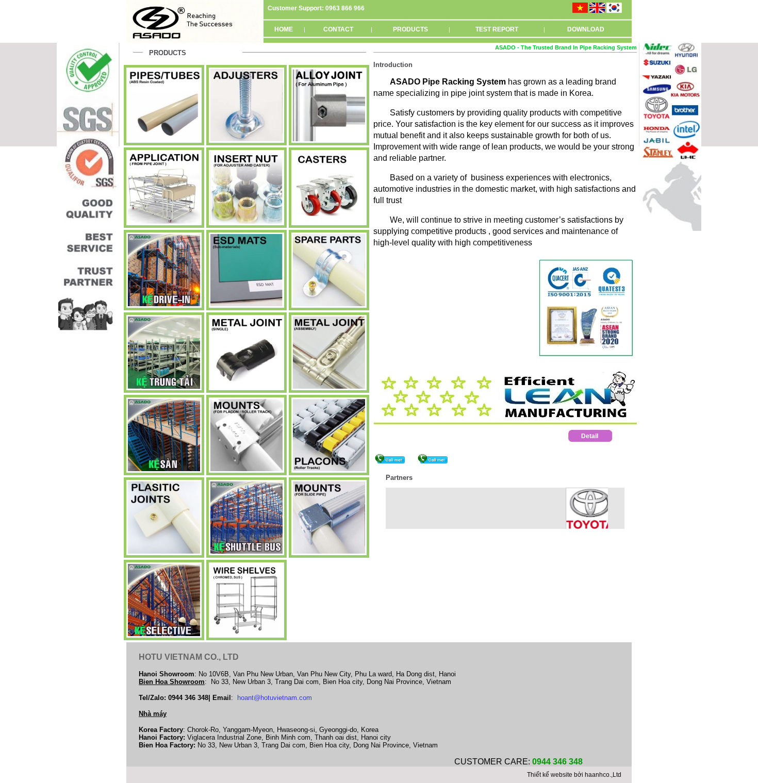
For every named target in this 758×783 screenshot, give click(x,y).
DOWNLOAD (585, 29)
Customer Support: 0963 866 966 (316, 8)
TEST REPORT (496, 29)
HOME (283, 29)
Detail (589, 436)
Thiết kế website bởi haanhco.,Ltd (574, 774)
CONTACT (338, 29)
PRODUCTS (410, 29)
